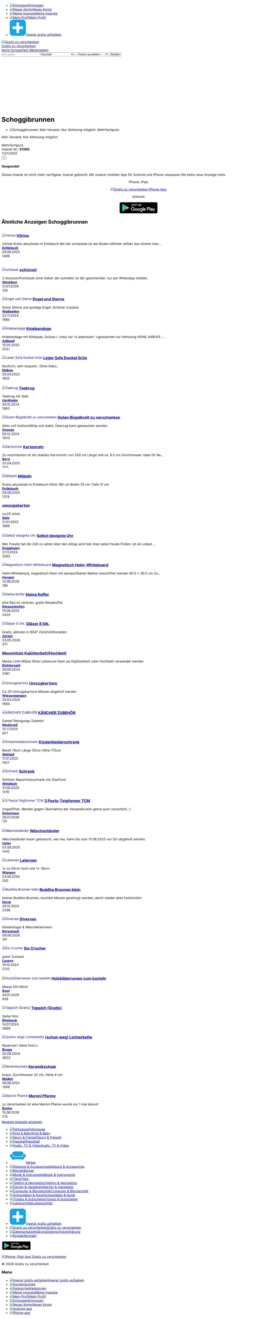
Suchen (115, 54)
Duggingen (11, 548)
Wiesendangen (14, 696)
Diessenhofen (13, 607)
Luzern (7, 961)
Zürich (7, 636)
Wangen (8, 872)
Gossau (8, 430)
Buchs (7, 1108)
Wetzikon (9, 282)
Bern (6, 459)
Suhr (6, 518)
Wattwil (8, 754)
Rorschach (10, 931)
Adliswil (8, 341)
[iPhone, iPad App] (34, 1257)
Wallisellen (10, 311)
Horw (6, 902)
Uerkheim (10, 400)
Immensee (10, 813)
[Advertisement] (138, 85)
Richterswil (11, 665)
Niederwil (9, 725)
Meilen (7, 1079)
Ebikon (7, 370)
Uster (6, 843)
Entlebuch (10, 248)
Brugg (7, 1049)
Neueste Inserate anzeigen (22, 1122)
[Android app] (16, 1249)
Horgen (8, 577)
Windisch (9, 784)
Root (6, 991)
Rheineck (9, 1020)
